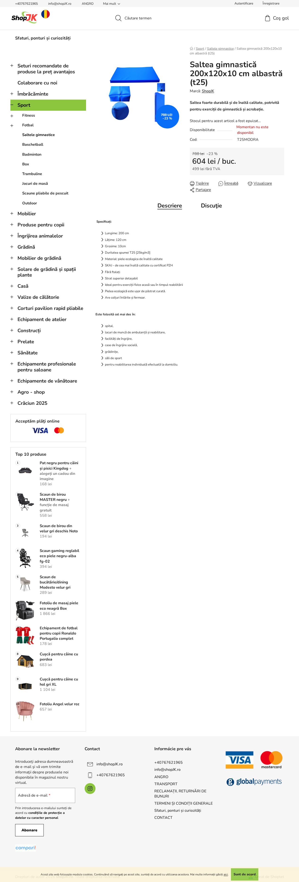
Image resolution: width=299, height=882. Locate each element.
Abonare (29, 830)
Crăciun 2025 (32, 403)
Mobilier (26, 213)
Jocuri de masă (35, 183)
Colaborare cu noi (37, 82)
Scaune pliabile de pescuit (45, 193)
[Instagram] (90, 788)
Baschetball (32, 144)
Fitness (28, 115)
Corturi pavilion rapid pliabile (50, 308)
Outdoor (29, 203)
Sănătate (27, 352)
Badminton (31, 154)
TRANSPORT (166, 784)
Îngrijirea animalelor (40, 236)
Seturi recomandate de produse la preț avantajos (46, 68)
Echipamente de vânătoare (47, 381)
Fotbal (28, 125)
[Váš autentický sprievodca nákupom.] (25, 848)
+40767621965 (26, 3)
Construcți (29, 330)
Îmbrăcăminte (32, 94)
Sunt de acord (245, 874)
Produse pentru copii (40, 224)
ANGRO (88, 3)
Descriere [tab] (169, 205)
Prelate (25, 341)
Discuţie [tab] (211, 205)
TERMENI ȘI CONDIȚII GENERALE (183, 803)
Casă (22, 286)
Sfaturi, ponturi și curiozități (177, 810)
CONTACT (163, 817)
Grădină (26, 247)
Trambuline (32, 173)
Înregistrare (271, 3)
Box (25, 164)
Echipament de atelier (41, 319)
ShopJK (208, 91)
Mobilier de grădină (39, 258)
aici (226, 874)
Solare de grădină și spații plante (46, 272)
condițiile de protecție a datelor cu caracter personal (40, 815)
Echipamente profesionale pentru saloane (46, 367)
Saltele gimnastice (38, 134)
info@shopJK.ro (59, 3)
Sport (23, 105)
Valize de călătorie (38, 297)
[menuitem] (42, 38)
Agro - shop (31, 392)
